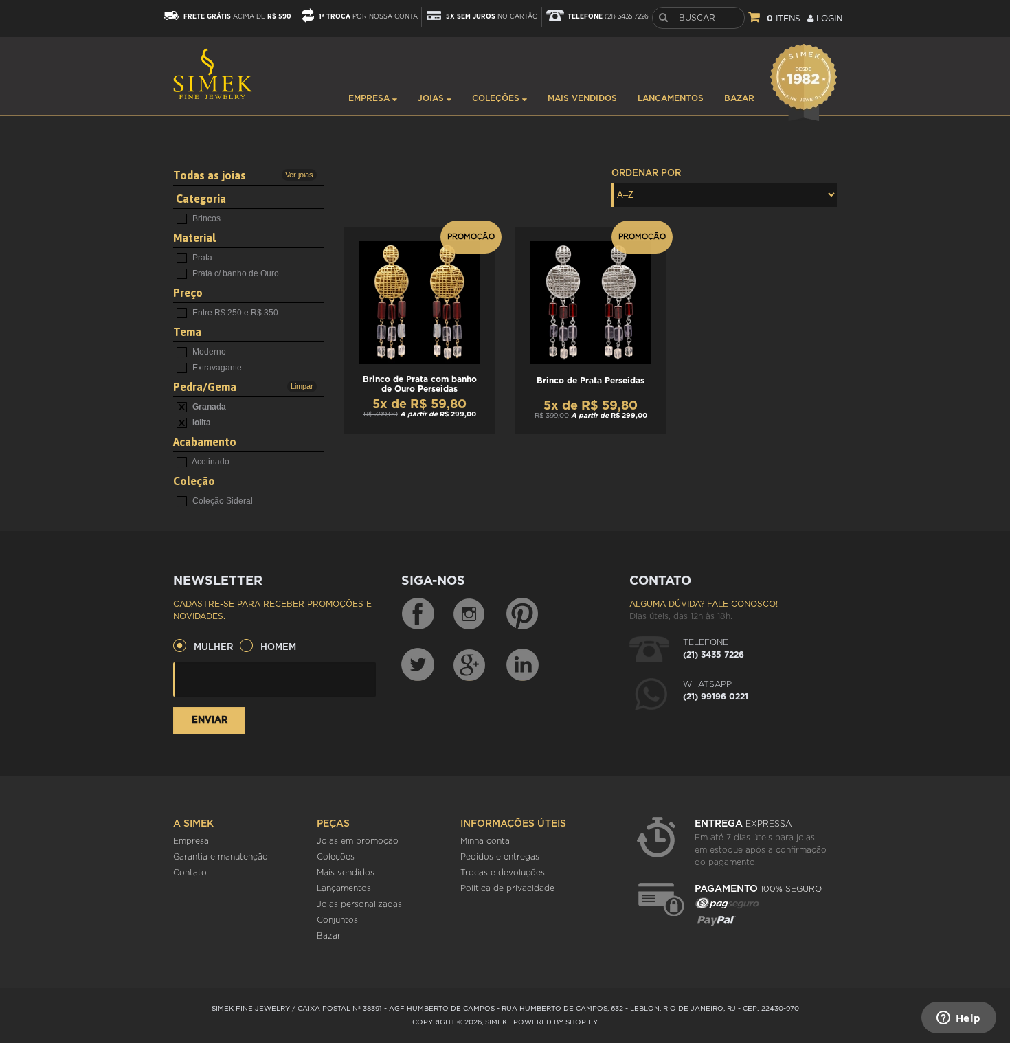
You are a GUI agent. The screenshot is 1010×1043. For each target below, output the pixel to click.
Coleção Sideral (221, 501)
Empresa (370, 98)
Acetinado (209, 462)
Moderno (208, 352)
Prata (201, 257)
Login (827, 18)
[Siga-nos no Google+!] (469, 664)
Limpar (302, 386)
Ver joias (299, 174)
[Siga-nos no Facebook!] (417, 614)
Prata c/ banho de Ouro (234, 273)
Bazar (739, 98)
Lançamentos (671, 98)
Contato (190, 872)
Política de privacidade (507, 888)
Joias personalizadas (359, 904)
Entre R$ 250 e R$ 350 (234, 312)
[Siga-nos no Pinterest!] (522, 614)
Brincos (205, 218)
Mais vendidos (582, 98)
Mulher (213, 647)
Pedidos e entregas (499, 857)
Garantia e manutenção (220, 857)
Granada (208, 407)
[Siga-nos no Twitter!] (417, 664)
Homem (278, 647)
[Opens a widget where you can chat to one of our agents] (958, 1019)
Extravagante (216, 367)
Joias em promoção (358, 841)
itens (783, 18)
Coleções (497, 98)
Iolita (200, 422)
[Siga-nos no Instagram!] (469, 614)
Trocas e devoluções (502, 872)
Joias (432, 98)
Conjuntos (337, 920)
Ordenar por (646, 173)
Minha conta (485, 841)
